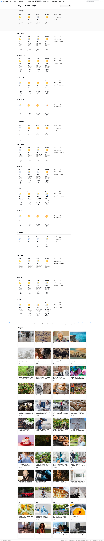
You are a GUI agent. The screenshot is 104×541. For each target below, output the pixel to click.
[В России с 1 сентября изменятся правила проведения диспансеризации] (43, 408)
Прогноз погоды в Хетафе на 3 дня (16, 322)
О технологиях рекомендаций (80, 540)
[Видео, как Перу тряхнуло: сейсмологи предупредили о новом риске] (78, 495)
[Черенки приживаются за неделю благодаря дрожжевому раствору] (61, 426)
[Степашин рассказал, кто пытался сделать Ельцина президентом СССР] (61, 374)
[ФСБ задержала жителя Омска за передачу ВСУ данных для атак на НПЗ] (26, 408)
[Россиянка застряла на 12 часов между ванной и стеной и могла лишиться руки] (61, 460)
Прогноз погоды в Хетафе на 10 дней (64, 322)
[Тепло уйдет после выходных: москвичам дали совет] (43, 426)
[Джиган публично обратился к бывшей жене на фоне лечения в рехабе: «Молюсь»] (26, 478)
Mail (1, 540)
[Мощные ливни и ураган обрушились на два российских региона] (61, 408)
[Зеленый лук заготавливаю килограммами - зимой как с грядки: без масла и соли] (26, 426)
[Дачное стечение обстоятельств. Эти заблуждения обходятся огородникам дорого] (78, 391)
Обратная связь (88, 540)
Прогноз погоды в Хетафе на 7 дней (48, 322)
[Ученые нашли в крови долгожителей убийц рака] (43, 478)
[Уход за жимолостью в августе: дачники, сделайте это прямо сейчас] (43, 460)
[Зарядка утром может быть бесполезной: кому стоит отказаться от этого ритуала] (26, 530)
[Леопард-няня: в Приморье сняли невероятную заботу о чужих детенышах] (26, 374)
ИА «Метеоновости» (100, 540)
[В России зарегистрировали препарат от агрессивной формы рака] (43, 512)
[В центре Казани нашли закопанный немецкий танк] (43, 391)
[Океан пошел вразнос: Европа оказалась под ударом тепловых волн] (78, 339)
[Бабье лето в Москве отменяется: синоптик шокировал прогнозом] (26, 339)
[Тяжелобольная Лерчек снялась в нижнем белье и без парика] (43, 530)
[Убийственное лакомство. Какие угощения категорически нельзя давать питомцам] (43, 356)
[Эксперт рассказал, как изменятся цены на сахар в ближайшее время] (26, 356)
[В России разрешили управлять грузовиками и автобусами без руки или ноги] (61, 512)
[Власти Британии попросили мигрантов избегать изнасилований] (78, 356)
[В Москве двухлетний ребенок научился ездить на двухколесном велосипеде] (43, 495)
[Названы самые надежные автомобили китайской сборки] (26, 495)
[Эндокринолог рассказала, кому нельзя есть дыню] (26, 512)
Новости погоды (76, 322)
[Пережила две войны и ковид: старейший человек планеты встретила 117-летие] (61, 339)
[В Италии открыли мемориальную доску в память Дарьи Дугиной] (78, 426)
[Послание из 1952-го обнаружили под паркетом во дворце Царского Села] (43, 339)
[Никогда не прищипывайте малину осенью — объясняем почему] (26, 391)
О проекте (62, 540)
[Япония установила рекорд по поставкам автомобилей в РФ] (78, 530)
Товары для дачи (92, 322)
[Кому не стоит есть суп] (78, 512)
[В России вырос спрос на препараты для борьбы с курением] (26, 460)
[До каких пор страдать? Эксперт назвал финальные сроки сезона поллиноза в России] (78, 443)
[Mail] (1, 1)
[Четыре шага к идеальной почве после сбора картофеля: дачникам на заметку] (61, 356)
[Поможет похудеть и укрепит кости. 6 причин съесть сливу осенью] (78, 374)
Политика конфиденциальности (70, 540)
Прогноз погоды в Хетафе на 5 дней (31, 322)
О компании (5, 540)
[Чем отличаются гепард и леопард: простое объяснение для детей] (61, 478)
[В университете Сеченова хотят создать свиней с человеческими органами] (78, 408)
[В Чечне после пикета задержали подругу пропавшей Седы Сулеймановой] (43, 374)
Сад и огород (84, 322)
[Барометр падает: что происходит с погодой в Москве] (78, 460)
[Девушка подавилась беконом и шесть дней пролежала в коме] (78, 478)
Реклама (9, 540)
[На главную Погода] (5, 1)
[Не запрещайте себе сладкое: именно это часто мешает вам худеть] (26, 443)
